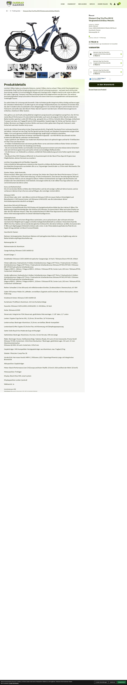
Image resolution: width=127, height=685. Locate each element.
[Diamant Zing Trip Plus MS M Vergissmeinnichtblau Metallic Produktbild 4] (48, 67)
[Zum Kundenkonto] (115, 4)
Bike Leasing (82, 4)
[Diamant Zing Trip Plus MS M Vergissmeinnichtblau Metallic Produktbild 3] (36, 67)
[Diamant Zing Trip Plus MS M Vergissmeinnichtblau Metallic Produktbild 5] (60, 67)
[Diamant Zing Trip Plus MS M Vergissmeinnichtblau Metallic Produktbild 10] (54, 75)
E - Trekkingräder (15, 11)
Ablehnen (112, 682)
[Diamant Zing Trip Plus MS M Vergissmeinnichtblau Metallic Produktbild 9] (42, 75)
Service (92, 4)
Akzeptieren (121, 682)
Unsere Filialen (103, 4)
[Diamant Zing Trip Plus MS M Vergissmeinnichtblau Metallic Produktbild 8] (30, 75)
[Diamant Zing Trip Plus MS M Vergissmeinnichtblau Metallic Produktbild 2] (24, 67)
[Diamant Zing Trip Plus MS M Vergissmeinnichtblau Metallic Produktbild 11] (66, 75)
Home (63, 4)
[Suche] (111, 4)
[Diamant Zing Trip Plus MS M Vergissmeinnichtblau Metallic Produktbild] (42, 39)
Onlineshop (71, 4)
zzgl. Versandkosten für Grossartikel (108, 44)
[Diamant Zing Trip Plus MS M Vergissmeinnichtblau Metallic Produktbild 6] (71, 67)
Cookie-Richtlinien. (14, 683)
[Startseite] (6, 10)
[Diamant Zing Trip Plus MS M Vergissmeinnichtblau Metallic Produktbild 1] (13, 67)
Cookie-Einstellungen (101, 682)
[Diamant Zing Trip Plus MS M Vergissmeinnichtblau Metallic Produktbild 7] (19, 75)
